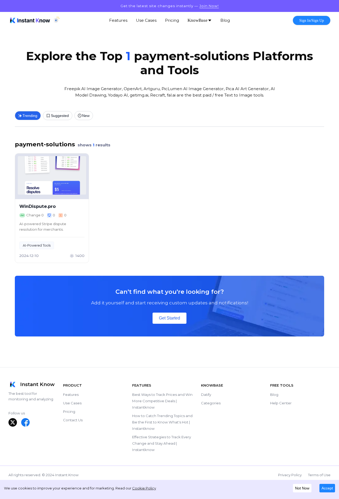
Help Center (281, 403)
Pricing (69, 411)
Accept (327, 488)
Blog (274, 394)
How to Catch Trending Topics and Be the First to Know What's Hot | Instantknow (162, 422)
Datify (206, 394)
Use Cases (72, 403)
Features (71, 394)
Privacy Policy (290, 475)
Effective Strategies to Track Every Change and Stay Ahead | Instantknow (161, 443)
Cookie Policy (144, 488)
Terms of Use (319, 475)
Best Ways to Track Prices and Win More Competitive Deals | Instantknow (162, 400)
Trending (30, 115)
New (86, 115)
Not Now (302, 488)
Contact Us (73, 420)
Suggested (60, 115)
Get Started (169, 318)
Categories (211, 403)
